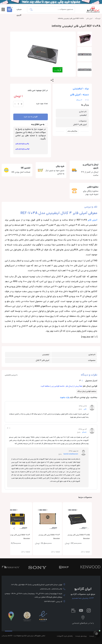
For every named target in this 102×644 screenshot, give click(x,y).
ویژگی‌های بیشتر (72, 131)
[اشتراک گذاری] (52, 80)
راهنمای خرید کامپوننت (65, 636)
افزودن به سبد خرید (30, 117)
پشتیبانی (4, 635)
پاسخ (80, 409)
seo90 (10, 635)
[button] (9, 9)
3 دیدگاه (79, 100)
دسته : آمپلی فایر (79, 95)
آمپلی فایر (89, 18)
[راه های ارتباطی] (97, 633)
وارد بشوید (64, 397)
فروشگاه (97, 18)
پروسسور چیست (81, 636)
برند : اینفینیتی (81, 89)
